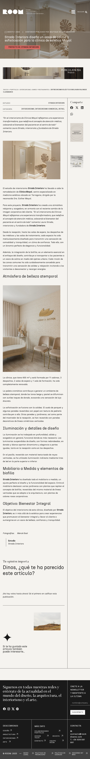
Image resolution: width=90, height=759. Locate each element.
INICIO (5, 89)
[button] (73, 12)
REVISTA (56, 736)
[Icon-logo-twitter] (13, 709)
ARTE (5, 742)
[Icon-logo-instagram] (8, 709)
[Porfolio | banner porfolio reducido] (78, 145)
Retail (62, 109)
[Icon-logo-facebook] (4, 709)
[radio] (5, 583)
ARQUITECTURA (9, 734)
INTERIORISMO (9, 738)
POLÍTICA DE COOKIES (60, 753)
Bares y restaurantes (40, 89)
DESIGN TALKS (37, 737)
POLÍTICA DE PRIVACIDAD (40, 753)
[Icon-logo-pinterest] (17, 709)
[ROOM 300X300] (78, 171)
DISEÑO (6, 731)
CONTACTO (38, 741)
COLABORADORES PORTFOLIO (41, 732)
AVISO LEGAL (25, 753)
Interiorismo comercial (46, 109)
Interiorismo (25, 89)
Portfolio (14, 89)
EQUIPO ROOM (53, 741)
